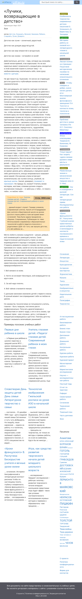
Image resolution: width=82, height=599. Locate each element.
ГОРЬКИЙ (63, 456)
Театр (62, 281)
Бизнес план (65, 329)
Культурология (66, 265)
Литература (65, 258)
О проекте (64, 558)
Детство (12, 34)
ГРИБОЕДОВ (67, 459)
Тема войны (66, 529)
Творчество (65, 304)
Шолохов (64, 546)
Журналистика (66, 274)
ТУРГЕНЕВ (64, 524)
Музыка (63, 278)
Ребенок (42, 34)
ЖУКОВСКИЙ (65, 471)
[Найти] (77, 2)
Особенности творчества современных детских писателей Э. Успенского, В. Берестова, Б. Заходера (66, 24)
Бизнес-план (65, 332)
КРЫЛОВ (71, 474)
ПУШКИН (66, 503)
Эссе (6, 28)
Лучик (14, 36)
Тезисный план (66, 412)
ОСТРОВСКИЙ (66, 500)
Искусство (64, 261)
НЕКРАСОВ (65, 497)
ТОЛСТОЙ (66, 520)
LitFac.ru (18, 2)
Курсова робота (66, 353)
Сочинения (64, 254)
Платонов (63, 510)
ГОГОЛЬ (65, 450)
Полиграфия (65, 300)
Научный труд (66, 384)
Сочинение (64, 403)
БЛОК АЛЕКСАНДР (67, 441)
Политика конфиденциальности (67, 564)
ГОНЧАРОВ (64, 454)
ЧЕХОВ (69, 543)
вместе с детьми (11, 74)
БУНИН (63, 447)
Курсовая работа (67, 357)
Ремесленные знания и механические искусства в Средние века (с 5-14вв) (67, 175)
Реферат (63, 393)
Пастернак (64, 507)
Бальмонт (70, 447)
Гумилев (63, 462)
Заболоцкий (64, 474)
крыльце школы (10, 181)
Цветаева (62, 543)
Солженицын (64, 517)
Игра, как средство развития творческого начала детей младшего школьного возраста (39, 459)
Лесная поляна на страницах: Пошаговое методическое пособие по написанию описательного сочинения (66, 69)
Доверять (21, 36)
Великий (27, 34)
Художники (64, 285)
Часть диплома (66, 416)
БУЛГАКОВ (65, 444)
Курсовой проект (67, 360)
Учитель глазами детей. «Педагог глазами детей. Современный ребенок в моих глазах (25, 200)
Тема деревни (66, 532)
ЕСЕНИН (67, 469)
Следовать (8, 36)
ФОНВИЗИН (64, 540)
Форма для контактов (58, 593)
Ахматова (65, 438)
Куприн (63, 477)
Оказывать (20, 34)
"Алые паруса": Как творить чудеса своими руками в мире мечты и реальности (66, 157)
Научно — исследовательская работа (66, 378)
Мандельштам (64, 494)
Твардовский (64, 526)
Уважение (34, 34)
